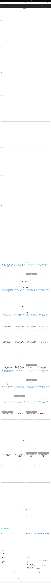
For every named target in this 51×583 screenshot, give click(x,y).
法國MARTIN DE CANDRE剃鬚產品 (32, 562)
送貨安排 (3, 562)
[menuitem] (22, 281)
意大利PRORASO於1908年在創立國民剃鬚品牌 (33, 568)
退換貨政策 (3, 561)
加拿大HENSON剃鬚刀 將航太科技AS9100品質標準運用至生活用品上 (37, 565)
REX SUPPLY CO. (29, 567)
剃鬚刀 (33, 567)
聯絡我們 (3, 558)
